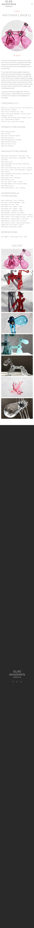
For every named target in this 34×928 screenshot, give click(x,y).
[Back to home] (8, 3)
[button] (32, 3)
